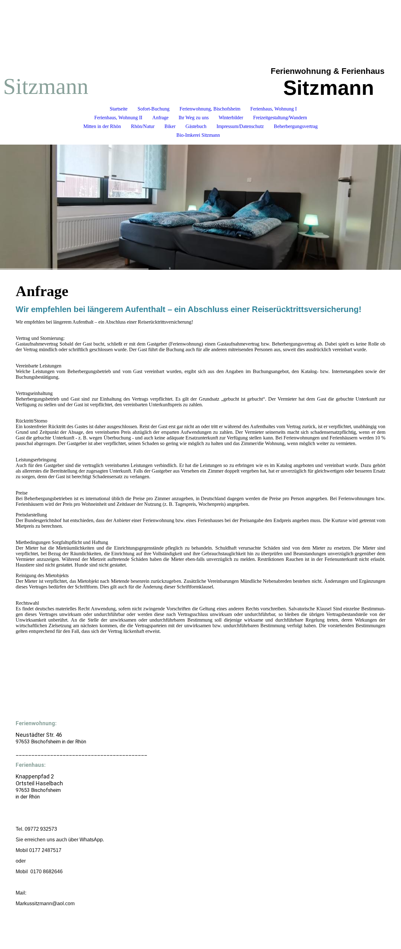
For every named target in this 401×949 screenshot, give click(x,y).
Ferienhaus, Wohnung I (273, 108)
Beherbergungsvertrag (296, 126)
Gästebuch (195, 126)
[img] (200, 207)
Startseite (119, 108)
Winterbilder (231, 117)
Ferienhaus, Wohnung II (118, 117)
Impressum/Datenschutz (240, 126)
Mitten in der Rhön (102, 126)
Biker (169, 126)
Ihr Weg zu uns (194, 117)
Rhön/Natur (142, 126)
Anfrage (160, 117)
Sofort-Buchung (153, 108)
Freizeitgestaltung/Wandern (280, 117)
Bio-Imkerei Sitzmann (198, 135)
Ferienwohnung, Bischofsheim (210, 108)
